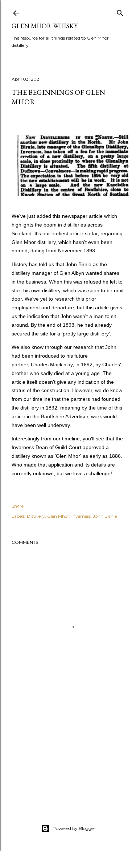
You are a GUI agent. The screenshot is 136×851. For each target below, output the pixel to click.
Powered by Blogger (74, 828)
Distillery (36, 516)
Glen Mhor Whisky (45, 26)
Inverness (81, 516)
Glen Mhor (58, 516)
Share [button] (18, 506)
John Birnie (105, 516)
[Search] (120, 11)
